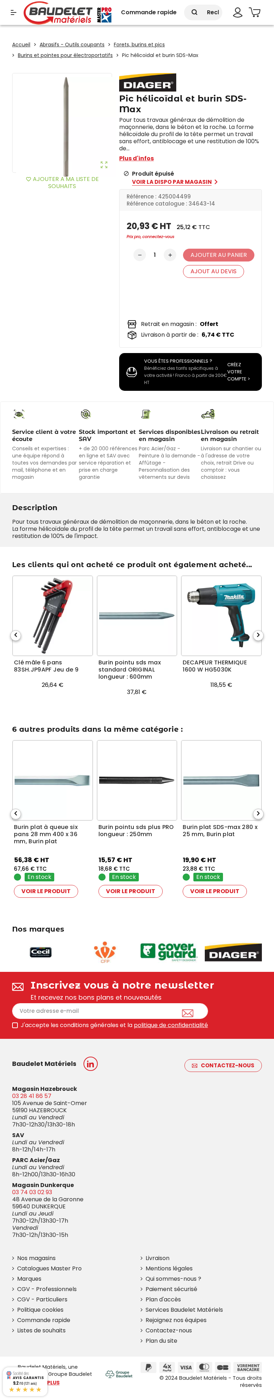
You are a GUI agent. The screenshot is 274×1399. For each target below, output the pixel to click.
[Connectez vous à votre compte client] (237, 12)
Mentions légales (169, 1268)
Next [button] (258, 635)
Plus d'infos (136, 158)
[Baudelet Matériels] (67, 12)
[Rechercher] (194, 12)
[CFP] (104, 952)
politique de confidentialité (171, 1025)
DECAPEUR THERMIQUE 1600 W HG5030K (215, 666)
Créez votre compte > (238, 371)
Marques (29, 1279)
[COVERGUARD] (169, 952)
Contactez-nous (227, 1065)
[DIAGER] (233, 952)
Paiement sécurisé (171, 1289)
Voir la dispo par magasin (172, 182)
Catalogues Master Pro (49, 1268)
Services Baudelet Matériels (184, 1310)
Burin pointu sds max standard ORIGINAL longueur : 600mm (129, 669)
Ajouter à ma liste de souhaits (62, 182)
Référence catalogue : (157, 203)
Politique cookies (40, 1310)
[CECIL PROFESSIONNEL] (40, 952)
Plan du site (161, 1341)
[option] (52, 641)
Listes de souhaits (41, 1330)
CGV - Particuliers (42, 1299)
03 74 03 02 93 (32, 1192)
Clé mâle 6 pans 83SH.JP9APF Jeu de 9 (46, 666)
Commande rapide (43, 1320)
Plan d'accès (163, 1299)
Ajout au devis (214, 271)
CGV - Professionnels (47, 1289)
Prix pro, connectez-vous (150, 236)
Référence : (142, 196)
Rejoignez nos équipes (176, 1320)
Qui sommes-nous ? (173, 1279)
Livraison (157, 1258)
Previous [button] (15, 635)
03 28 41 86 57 (31, 1096)
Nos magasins (36, 1258)
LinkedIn (90, 1063)
